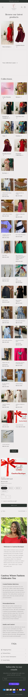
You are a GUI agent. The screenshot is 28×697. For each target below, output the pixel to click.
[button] (2, 7)
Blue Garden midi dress (7, 340)
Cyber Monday (6, 97)
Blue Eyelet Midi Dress (20, 320)
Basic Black (4, 255)
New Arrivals (6, 47)
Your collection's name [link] (9, 63)
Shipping (2, 483)
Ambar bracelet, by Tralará (20, 193)
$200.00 (4, 491)
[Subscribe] (23, 678)
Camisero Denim (19, 383)
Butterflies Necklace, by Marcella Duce (20, 363)
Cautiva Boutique (12, 694)
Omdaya (18, 136)
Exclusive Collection (19, 154)
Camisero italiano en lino (20, 405)
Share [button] (4, 511)
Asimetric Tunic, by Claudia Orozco (6, 235)
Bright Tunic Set (5, 362)
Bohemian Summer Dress (20, 341)
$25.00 (4, 488)
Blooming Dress (5, 320)
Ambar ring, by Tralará (7, 214)
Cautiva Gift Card (19, 425)
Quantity (2, 494)
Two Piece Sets (20, 117)
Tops (3, 136)
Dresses (18, 97)
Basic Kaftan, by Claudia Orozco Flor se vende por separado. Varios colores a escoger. (20, 257)
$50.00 (11, 488)
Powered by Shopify (18, 694)
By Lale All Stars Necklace (5, 384)
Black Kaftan (5, 300)
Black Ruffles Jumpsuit (18, 301)
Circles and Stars (6, 444)
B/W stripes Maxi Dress (20, 234)
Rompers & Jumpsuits (5, 117)
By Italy (4, 173)
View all (14, 451)
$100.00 (18, 488)
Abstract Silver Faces (6, 193)
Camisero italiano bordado (6, 405)
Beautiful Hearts (5, 279)
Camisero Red (5, 425)
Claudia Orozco (20, 45)
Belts (17, 279)
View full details (21, 511)
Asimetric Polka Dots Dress (20, 215)
